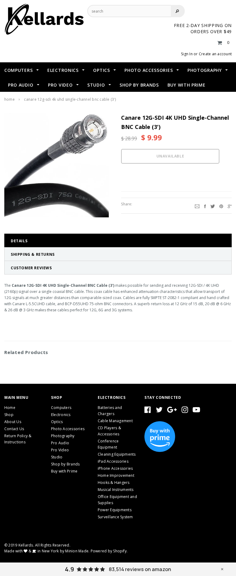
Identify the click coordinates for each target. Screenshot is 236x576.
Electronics (61, 414)
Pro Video (60, 450)
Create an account (215, 53)
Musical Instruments (116, 489)
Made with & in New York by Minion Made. (46, 551)
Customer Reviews (31, 267)
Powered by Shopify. (109, 551)
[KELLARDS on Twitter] (159, 411)
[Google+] (230, 205)
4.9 (69, 569)
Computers (61, 407)
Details (19, 240)
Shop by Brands (65, 464)
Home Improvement (116, 475)
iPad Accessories (113, 461)
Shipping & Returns (33, 254)
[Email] (197, 205)
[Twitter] (212, 205)
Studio (56, 457)
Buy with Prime (64, 471)
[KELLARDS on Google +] (172, 411)
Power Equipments (115, 509)
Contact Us (14, 428)
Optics (57, 421)
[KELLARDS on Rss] (196, 411)
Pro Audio (60, 443)
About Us (12, 421)
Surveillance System (115, 517)
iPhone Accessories (115, 468)
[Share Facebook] (205, 205)
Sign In (187, 53)
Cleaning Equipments (117, 454)
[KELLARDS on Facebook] (147, 411)
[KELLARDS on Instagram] (185, 411)
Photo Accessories (68, 428)
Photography (63, 435)
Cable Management (115, 420)
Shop (9, 414)
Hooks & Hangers (114, 482)
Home (9, 99)
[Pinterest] (221, 205)
